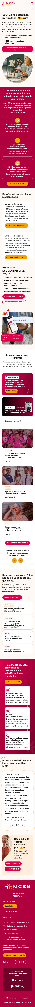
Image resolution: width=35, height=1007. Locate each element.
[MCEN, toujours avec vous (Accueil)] (8, 3)
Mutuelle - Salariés (13, 204)
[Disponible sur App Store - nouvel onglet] (17, 980)
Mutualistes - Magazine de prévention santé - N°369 (15, 412)
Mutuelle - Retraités (14, 236)
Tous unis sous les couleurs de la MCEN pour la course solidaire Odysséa (15, 455)
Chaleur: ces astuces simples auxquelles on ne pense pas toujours (13, 528)
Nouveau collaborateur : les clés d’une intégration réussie (15, 492)
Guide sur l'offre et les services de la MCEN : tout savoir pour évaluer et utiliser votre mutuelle (15, 383)
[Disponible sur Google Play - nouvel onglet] (17, 986)
